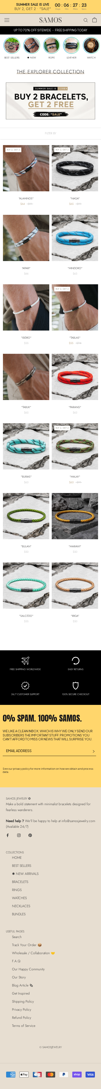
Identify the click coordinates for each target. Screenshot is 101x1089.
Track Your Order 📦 (27, 944)
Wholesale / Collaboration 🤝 (33, 953)
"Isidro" (26, 338)
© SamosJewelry (50, 1047)
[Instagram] (19, 835)
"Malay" (75, 477)
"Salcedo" (26, 616)
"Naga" (75, 198)
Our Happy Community (28, 969)
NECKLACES (21, 906)
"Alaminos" (26, 198)
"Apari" (26, 268)
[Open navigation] (6, 20)
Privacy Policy (21, 1009)
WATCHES (19, 897)
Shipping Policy (23, 1001)
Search (17, 936)
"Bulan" (26, 546)
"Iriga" (75, 616)
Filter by (50, 133)
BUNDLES (18, 914)
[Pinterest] (30, 835)
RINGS (17, 889)
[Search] (86, 20)
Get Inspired (21, 993)
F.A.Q (16, 961)
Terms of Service (23, 1025)
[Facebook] (7, 835)
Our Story (19, 977)
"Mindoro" (75, 268)
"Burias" (26, 477)
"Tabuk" (26, 407)
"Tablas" (74, 338)
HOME (17, 857)
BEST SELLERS (21, 865)
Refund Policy (21, 1017)
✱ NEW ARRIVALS (25, 873)
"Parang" (75, 407)
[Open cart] (94, 19)
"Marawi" (75, 546)
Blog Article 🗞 (22, 985)
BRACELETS (20, 881)
